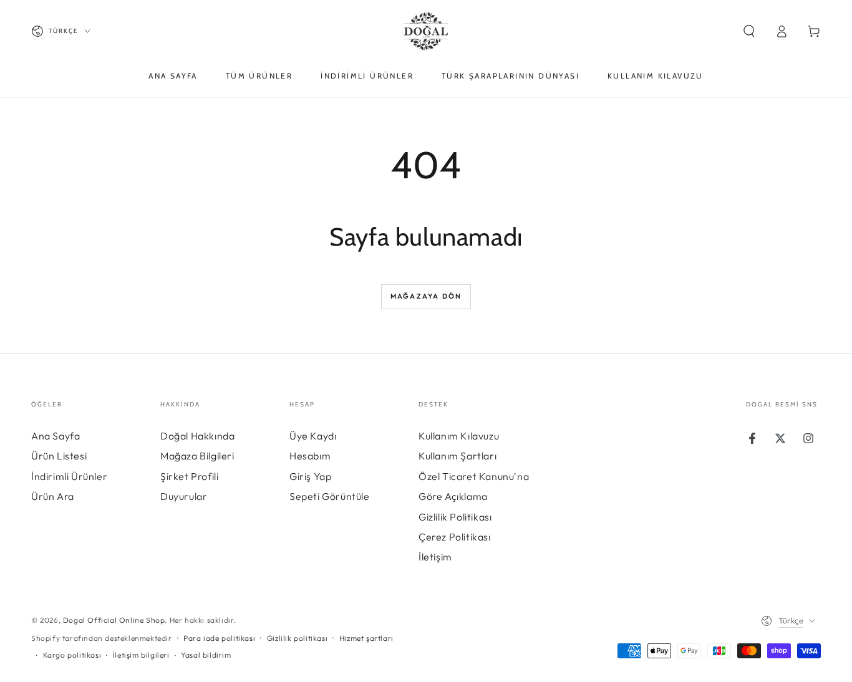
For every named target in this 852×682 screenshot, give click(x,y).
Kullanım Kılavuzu (459, 436)
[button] (749, 31)
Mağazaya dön (426, 296)
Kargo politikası (72, 655)
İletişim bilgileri (141, 655)
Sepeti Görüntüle (329, 496)
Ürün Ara (52, 496)
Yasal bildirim (206, 655)
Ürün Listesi (59, 455)
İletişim (435, 556)
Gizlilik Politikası (455, 517)
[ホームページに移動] (426, 31)
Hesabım (310, 455)
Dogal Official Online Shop (114, 620)
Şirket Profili (189, 476)
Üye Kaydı (312, 436)
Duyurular (183, 496)
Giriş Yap (310, 476)
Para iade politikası (219, 638)
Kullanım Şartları (457, 455)
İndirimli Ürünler (69, 476)
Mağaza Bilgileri (197, 455)
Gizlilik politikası (297, 638)
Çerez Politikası (455, 537)
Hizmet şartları (366, 638)
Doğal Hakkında (197, 436)
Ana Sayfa (55, 436)
